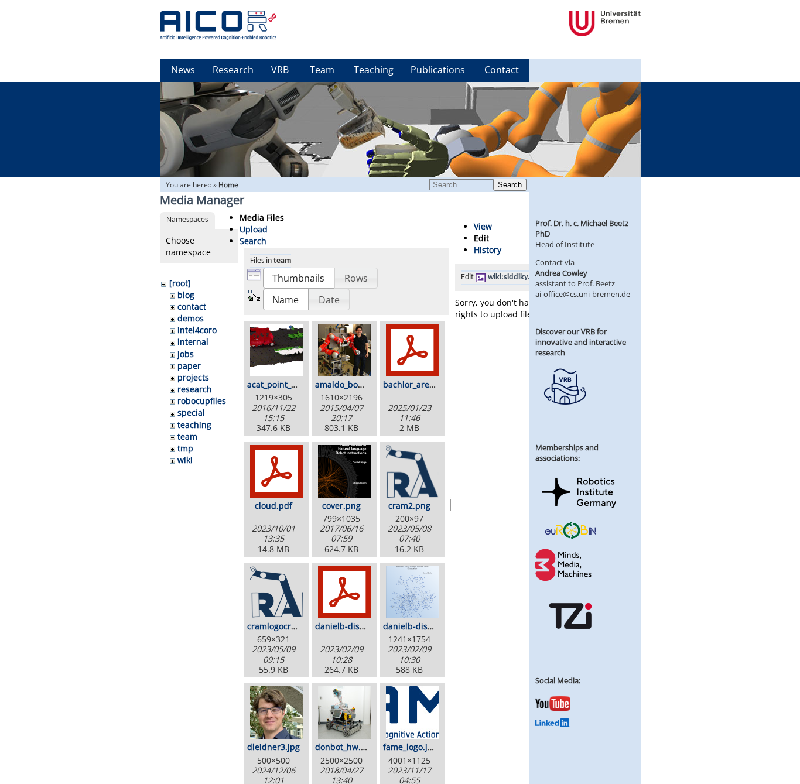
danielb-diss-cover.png (428, 626)
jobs (185, 354)
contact (191, 306)
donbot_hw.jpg (344, 746)
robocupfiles (201, 400)
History (487, 249)
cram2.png (409, 505)
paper (189, 365)
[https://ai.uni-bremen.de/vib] (564, 413)
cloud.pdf (273, 505)
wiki (185, 459)
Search (510, 184)
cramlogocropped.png (290, 626)
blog (185, 294)
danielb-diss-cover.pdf (359, 626)
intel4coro (197, 329)
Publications (438, 69)
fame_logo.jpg (410, 746)
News (183, 69)
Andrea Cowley (561, 273)
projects (193, 377)
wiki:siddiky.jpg (514, 277)
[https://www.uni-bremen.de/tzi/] (570, 639)
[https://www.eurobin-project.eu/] (570, 537)
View (483, 226)
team (187, 436)
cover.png (341, 505)
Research (233, 69)
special (191, 412)
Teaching (374, 69)
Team (322, 69)
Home (228, 185)
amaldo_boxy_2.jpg (352, 384)
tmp (185, 448)
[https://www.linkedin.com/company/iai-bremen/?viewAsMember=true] (552, 724)
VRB (280, 69)
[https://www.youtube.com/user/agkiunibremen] (552, 708)
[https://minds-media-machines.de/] (564, 579)
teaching (194, 424)
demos (190, 318)
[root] (180, 283)
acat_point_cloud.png (288, 384)
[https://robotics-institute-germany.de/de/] (579, 510)
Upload (254, 229)
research (194, 389)
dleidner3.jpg (273, 746)
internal (192, 341)
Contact (501, 69)
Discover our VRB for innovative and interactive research (580, 342)
